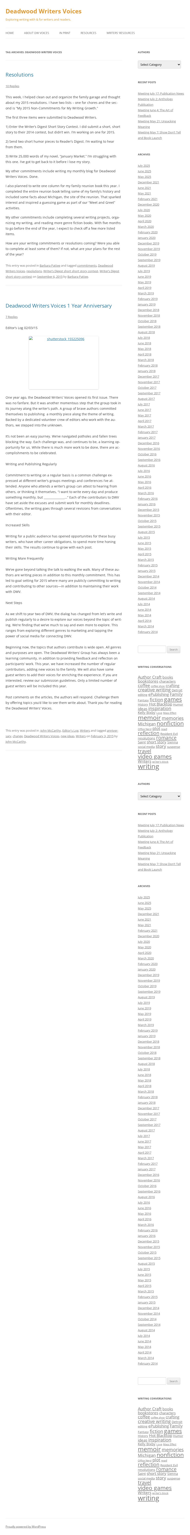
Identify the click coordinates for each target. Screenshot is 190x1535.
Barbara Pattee (50, 265)
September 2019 (149, 260)
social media (146, 747)
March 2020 (146, 227)
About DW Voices (36, 33)
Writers (85, 730)
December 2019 (148, 243)
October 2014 (147, 587)
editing (142, 695)
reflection (148, 733)
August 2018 (146, 332)
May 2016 (144, 482)
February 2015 (148, 565)
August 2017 (146, 399)
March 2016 (146, 493)
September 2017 (149, 393)
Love (159, 713)
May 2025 (144, 177)
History (143, 704)
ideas (142, 708)
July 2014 (144, 604)
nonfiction (170, 723)
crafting (172, 685)
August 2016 (146, 465)
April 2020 (144, 221)
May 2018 (144, 349)
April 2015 (144, 554)
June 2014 (144, 609)
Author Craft (150, 677)
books (167, 677)
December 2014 (148, 576)
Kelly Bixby (146, 712)
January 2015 (146, 571)
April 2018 (144, 354)
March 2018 (146, 360)
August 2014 (146, 598)
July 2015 (144, 537)
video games (155, 756)
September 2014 (149, 593)
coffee (144, 685)
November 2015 (149, 515)
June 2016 (144, 476)
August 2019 (146, 265)
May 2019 (144, 282)
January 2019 (146, 304)
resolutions (34, 271)
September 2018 (149, 326)
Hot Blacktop (160, 704)
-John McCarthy (50, 730)
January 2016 (146, 504)
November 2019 (149, 249)
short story (156, 742)
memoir (149, 717)
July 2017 (144, 404)
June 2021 (144, 188)
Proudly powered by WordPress (26, 1527)
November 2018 (149, 315)
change (18, 736)
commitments (87, 265)
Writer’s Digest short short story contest (70, 271)
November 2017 (149, 382)
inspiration (159, 708)
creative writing (154, 690)
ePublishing (158, 694)
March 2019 (146, 293)
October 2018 (147, 321)
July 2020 (144, 210)
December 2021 (148, 182)
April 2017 (144, 421)
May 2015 (144, 548)
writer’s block (160, 761)
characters (167, 681)
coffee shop (158, 686)
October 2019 (147, 254)
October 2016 (147, 454)
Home (10, 33)
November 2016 (149, 449)
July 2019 (144, 271)
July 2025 (144, 165)
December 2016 (148, 443)
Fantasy (143, 700)
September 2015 (149, 526)
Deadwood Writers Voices (44, 11)
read (164, 729)
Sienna (172, 742)
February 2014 (148, 632)
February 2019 (148, 299)
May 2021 (144, 193)
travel (144, 751)
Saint (142, 742)
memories (173, 718)
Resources (88, 33)
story (161, 746)
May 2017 (144, 415)
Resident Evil (169, 734)
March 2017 (146, 426)
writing (148, 766)
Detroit (177, 690)
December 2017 (148, 376)
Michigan (147, 724)
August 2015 (146, 532)
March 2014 (146, 626)
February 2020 (148, 232)
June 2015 (144, 543)
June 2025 (144, 171)
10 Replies (12, 86)
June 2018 (144, 343)
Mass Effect (169, 713)
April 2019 (144, 288)
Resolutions (19, 74)
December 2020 (148, 204)
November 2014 (149, 582)
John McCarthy (16, 742)
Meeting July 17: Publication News (161, 93)
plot (156, 728)
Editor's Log (70, 730)
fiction (156, 700)
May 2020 (144, 215)
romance (166, 737)
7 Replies (12, 317)
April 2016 (144, 487)
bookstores (148, 681)
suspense (173, 747)
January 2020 (146, 238)
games (173, 699)
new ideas (67, 736)
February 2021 (148, 199)
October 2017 (147, 387)
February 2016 (148, 498)
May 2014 (144, 615)
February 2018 (148, 365)
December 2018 (148, 310)
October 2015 (147, 521)
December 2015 (148, 510)
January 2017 (146, 437)
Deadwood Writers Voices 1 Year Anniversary (59, 305)
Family (176, 694)
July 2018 (144, 338)
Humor (178, 704)
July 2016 (144, 471)
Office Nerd (145, 729)
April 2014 (144, 621)
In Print (64, 33)
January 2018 (146, 371)
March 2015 (146, 560)
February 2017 (148, 432)
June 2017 (144, 410)
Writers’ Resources (121, 33)
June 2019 (144, 276)
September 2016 (149, 460)
